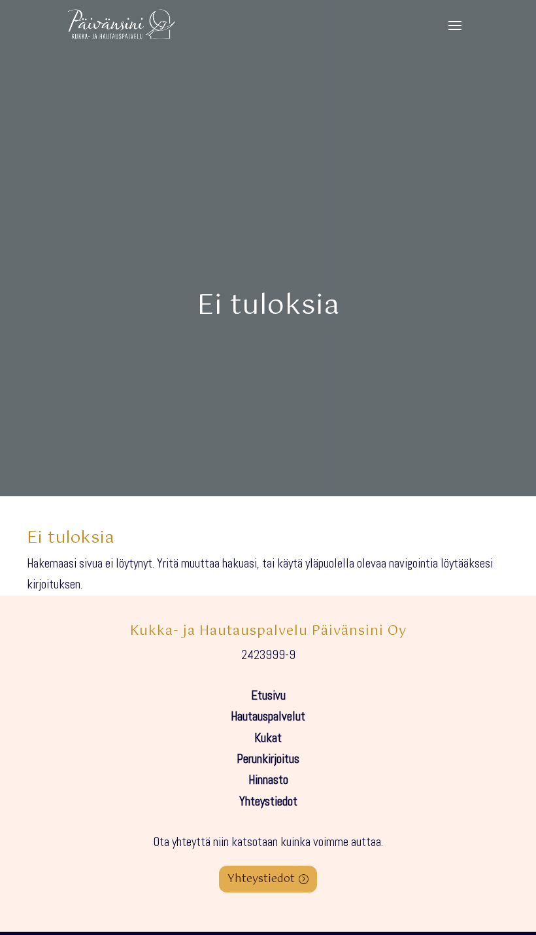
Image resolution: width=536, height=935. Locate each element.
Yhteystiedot (268, 801)
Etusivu (268, 695)
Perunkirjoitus (268, 759)
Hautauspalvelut (268, 716)
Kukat (268, 738)
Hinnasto (268, 780)
